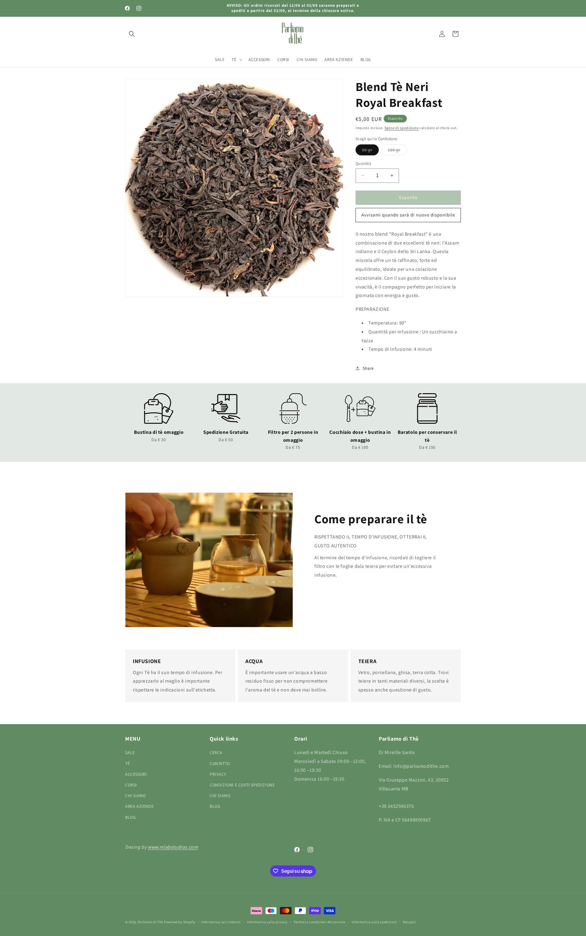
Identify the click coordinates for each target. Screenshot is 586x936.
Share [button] (368, 368)
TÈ (127, 763)
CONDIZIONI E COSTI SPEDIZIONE (242, 785)
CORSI (131, 785)
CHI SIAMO (135, 795)
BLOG (130, 817)
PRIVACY (218, 774)
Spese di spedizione (402, 127)
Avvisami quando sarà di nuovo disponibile (408, 215)
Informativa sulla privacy (267, 922)
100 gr (397, 151)
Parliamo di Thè (150, 922)
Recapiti (409, 922)
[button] (132, 34)
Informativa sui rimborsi (221, 922)
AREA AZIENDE (139, 806)
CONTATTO (220, 763)
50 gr (370, 151)
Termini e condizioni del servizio (319, 922)
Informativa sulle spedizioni (374, 922)
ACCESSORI (136, 774)
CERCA (216, 752)
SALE (130, 752)
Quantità (363, 163)
